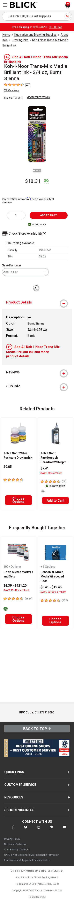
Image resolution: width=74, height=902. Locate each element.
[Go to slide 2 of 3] (37, 170)
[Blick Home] (23, 5)
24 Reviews (11, 90)
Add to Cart (55, 500)
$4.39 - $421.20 (15, 585)
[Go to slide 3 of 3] (39, 170)
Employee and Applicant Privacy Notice (27, 860)
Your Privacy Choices (16, 849)
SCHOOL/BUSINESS (19, 810)
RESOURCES (13, 797)
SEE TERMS (55, 27)
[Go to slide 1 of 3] (34, 170)
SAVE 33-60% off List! (53, 592)
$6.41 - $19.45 (51, 587)
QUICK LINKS (14, 772)
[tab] (37, 302)
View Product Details (38, 97)
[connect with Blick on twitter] (26, 830)
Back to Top (35, 728)
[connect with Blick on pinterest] (51, 830)
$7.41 (44, 468)
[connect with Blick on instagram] (39, 830)
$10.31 (33, 181)
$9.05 (7, 467)
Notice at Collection (15, 844)
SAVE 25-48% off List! (16, 590)
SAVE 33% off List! (51, 473)
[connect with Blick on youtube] (64, 830)
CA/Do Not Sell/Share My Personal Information (31, 854)
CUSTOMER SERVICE (20, 785)
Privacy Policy (12, 838)
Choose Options (18, 500)
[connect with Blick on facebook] (13, 830)
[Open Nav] (5, 5)
